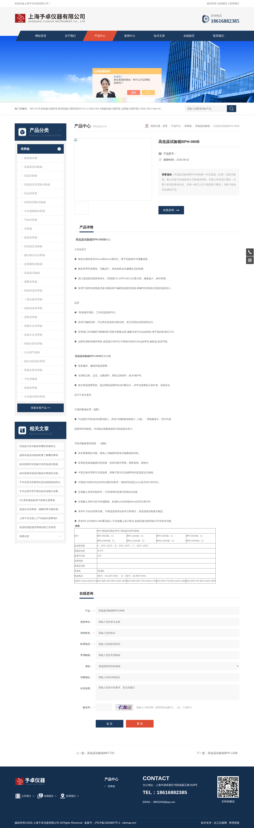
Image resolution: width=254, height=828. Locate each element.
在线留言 (223, 3)
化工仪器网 (220, 822)
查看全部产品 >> (40, 407)
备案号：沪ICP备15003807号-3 (102, 822)
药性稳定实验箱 (33, 246)
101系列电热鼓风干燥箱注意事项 (37, 500)
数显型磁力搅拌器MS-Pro (72, 108)
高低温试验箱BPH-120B (223, 753)
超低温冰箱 (30, 157)
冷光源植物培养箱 (34, 210)
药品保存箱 (30, 193)
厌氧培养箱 (30, 317)
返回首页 (212, 3)
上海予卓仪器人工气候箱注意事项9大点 (40, 518)
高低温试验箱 (32, 272)
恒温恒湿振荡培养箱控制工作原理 (37, 527)
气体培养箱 (30, 219)
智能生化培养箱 (33, 325)
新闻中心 (129, 35)
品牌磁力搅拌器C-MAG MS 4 (137, 108)
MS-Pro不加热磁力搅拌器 (44, 108)
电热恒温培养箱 (33, 308)
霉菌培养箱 (30, 281)
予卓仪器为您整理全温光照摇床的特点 (39, 482)
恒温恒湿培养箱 (33, 290)
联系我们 (234, 3)
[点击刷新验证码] (124, 707)
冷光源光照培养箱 (34, 396)
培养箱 (25, 149)
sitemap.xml (129, 822)
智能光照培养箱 (33, 343)
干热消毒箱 (30, 378)
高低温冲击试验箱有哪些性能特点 (37, 446)
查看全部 (24, 536)
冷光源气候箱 (32, 352)
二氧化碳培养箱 (33, 299)
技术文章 (159, 35)
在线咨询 (168, 210)
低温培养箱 (30, 387)
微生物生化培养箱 (34, 255)
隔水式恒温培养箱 (34, 361)
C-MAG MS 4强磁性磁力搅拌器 (103, 108)
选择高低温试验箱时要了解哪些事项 (38, 455)
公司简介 (26, 796)
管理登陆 (234, 822)
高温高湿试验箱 (33, 166)
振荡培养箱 (30, 237)
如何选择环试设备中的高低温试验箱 (38, 464)
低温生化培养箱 (33, 334)
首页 (165, 126)
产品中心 (100, 35)
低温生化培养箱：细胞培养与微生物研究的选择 (41, 509)
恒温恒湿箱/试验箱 (35, 202)
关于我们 (70, 35)
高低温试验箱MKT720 (100, 753)
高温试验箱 (30, 175)
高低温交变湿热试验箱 (37, 184)
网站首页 (40, 35)
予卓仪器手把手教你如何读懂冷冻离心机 (41, 491)
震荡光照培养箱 (33, 370)
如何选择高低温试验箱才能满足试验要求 (41, 473)
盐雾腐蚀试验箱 (33, 263)
